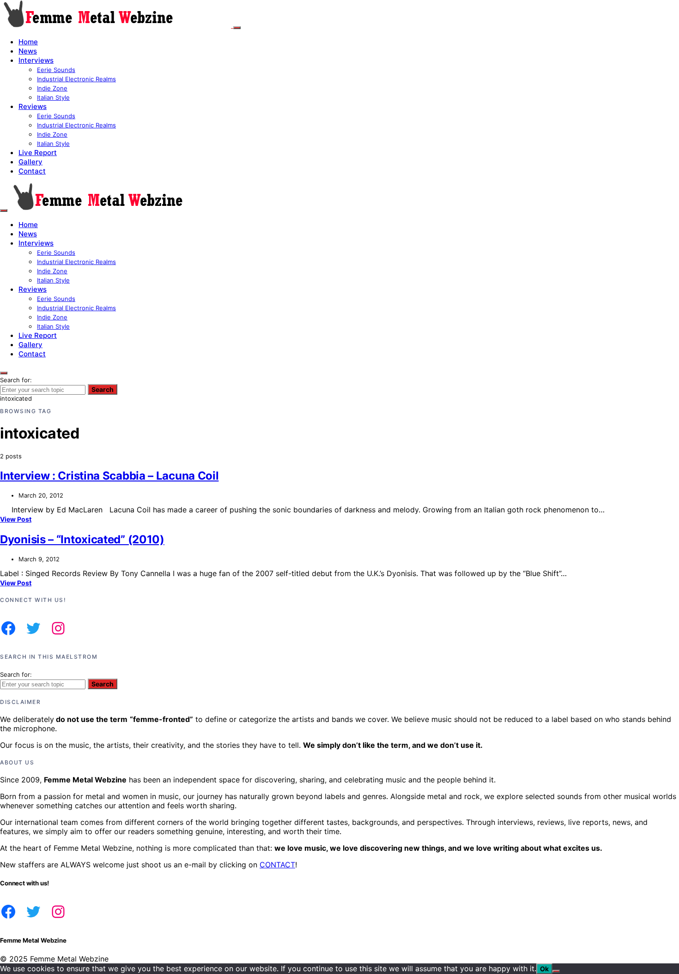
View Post (15, 519)
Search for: (16, 380)
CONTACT (277, 864)
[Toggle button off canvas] (237, 27)
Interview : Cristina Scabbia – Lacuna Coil (109, 475)
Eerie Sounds (56, 69)
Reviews (32, 106)
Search (102, 389)
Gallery (30, 161)
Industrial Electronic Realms (76, 79)
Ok (544, 969)
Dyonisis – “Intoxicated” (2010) (82, 539)
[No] (556, 971)
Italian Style (53, 97)
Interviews (36, 60)
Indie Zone (52, 88)
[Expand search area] (3, 210)
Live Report (37, 152)
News (27, 51)
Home (28, 41)
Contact (32, 171)
